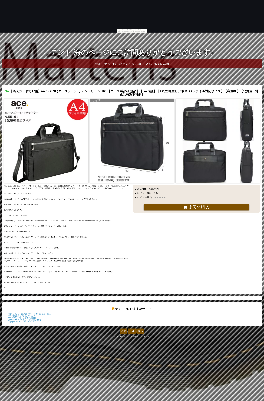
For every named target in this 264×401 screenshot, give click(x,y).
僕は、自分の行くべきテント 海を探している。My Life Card (132, 63)
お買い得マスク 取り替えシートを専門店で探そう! (25, 320)
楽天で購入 (198, 207)
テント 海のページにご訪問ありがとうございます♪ (132, 52)
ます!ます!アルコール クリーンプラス (21, 322)
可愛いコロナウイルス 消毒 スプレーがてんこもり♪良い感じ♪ (29, 314)
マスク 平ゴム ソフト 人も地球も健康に (22, 318)
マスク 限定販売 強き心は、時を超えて (21, 316)
